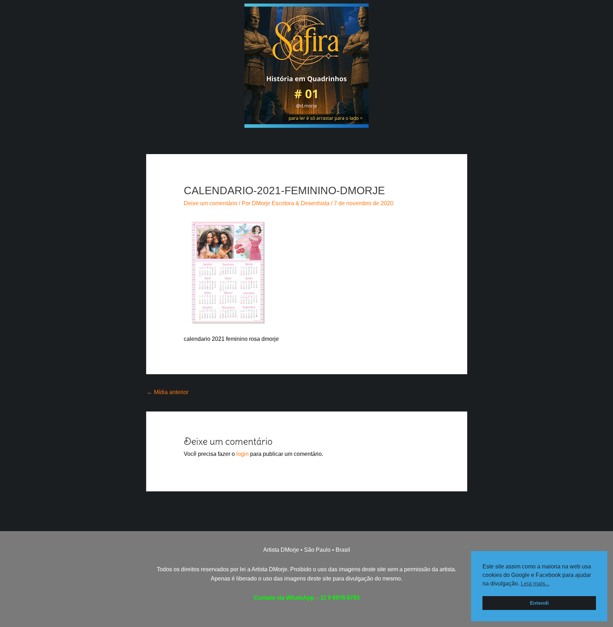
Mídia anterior (167, 392)
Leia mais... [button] (535, 583)
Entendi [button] (539, 603)
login (242, 454)
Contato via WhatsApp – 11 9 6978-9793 (307, 598)
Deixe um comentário (210, 203)
